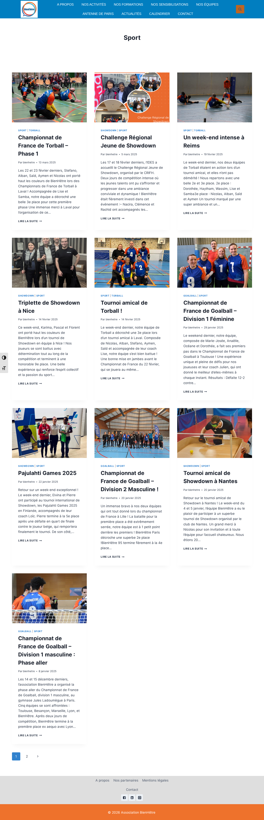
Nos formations (128, 4)
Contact (185, 14)
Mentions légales (155, 780)
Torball (35, 130)
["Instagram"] (139, 797)
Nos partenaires (125, 780)
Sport (22, 130)
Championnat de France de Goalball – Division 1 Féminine (210, 310)
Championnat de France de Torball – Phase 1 (43, 145)
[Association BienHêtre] (29, 9)
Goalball (190, 295)
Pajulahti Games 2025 (47, 473)
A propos (65, 4)
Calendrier (159, 14)
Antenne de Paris (98, 14)
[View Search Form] (240, 9)
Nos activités (94, 4)
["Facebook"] (124, 797)
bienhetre (29, 162)
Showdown (109, 130)
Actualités (131, 14)
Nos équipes (207, 4)
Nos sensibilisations (169, 4)
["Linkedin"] (132, 797)
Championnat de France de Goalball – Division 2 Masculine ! (129, 481)
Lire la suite (30, 221)
